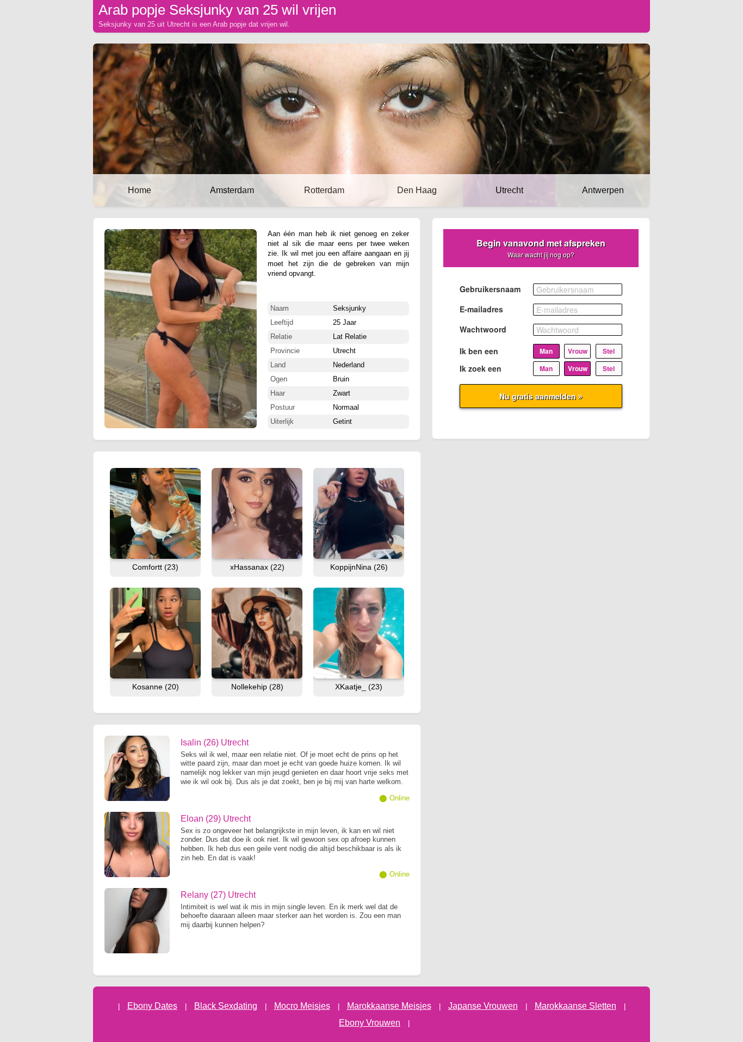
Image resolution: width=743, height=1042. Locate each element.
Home (139, 190)
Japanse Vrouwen (483, 1005)
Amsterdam (232, 190)
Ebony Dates (152, 1005)
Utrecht (509, 190)
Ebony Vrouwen (369, 1022)
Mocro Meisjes (302, 1005)
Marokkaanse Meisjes (389, 1005)
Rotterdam (324, 190)
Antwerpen (603, 190)
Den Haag (417, 190)
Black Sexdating (225, 1005)
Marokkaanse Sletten (575, 1005)
